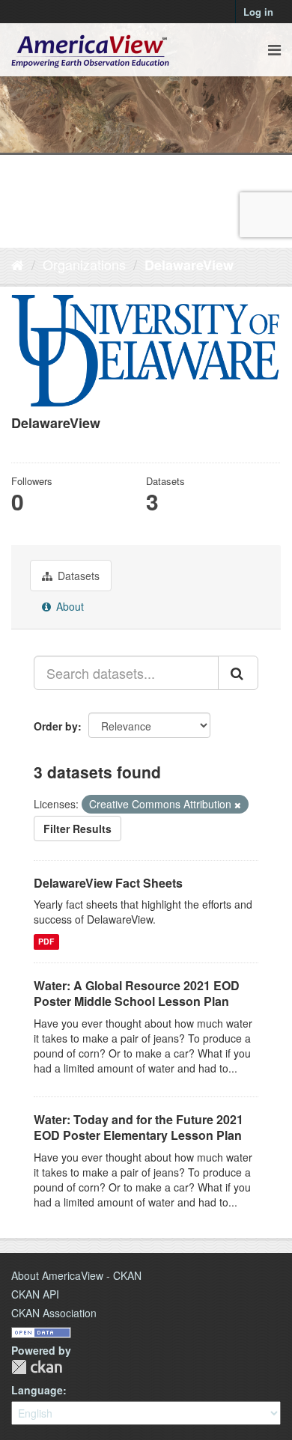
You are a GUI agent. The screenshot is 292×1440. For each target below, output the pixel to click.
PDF (46, 941)
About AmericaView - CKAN (76, 1275)
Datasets (77, 575)
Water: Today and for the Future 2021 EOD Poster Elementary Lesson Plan (138, 1127)
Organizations (84, 264)
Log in (258, 11)
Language (37, 1389)
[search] (238, 673)
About (68, 606)
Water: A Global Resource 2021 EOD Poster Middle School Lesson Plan (137, 993)
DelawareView (189, 265)
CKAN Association (54, 1312)
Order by (56, 726)
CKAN (36, 1367)
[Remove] (237, 805)
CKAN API (35, 1294)
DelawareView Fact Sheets (108, 882)
